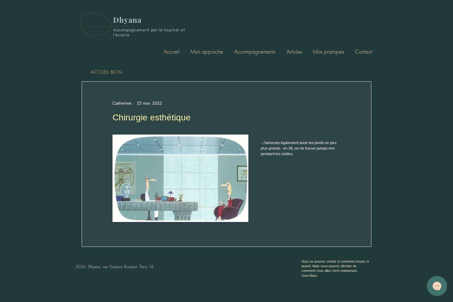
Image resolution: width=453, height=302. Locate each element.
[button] (255, 51)
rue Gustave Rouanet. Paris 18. (129, 266)
